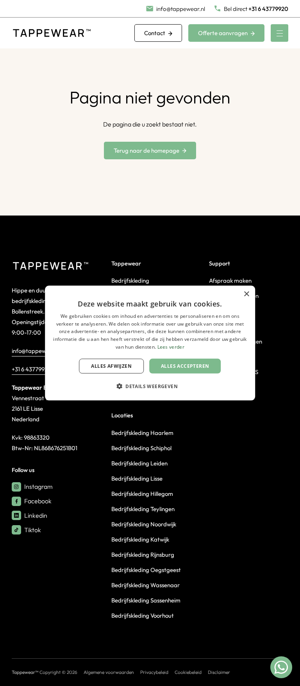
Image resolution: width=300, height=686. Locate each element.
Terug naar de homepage (146, 150)
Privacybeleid (154, 672)
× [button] (246, 294)
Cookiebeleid (188, 672)
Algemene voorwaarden (109, 672)
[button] (150, 386)
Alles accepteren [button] (185, 365)
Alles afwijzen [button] (111, 365)
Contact (154, 33)
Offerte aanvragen (223, 33)
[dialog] (150, 343)
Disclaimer (219, 672)
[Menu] (279, 33)
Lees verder (170, 347)
